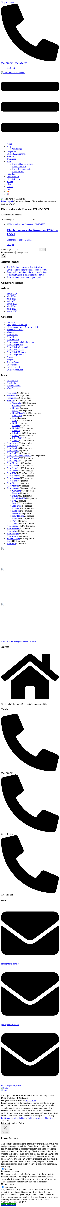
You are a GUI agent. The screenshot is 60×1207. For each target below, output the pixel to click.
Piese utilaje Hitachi (15, 349)
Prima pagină (7, 201)
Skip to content (7, 2)
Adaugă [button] (10, 244)
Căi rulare (11, 174)
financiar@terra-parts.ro (11, 1085)
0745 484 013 (21, 63)
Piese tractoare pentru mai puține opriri (24, 277)
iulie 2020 (11, 306)
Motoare (10, 156)
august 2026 (12, 294)
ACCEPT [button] (6, 1120)
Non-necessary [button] (7, 1184)
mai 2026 (11, 301)
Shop (9, 146)
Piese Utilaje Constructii (22, 164)
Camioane (11, 322)
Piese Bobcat (12, 334)
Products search (8, 252)
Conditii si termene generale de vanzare (18, 641)
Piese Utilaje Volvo (15, 354)
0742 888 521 (7, 63)
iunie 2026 (11, 299)
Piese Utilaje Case (15, 344)
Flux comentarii (14, 385)
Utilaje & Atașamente (16, 154)
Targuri (10, 360)
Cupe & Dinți (13, 176)
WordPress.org (13, 388)
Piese (9, 161)
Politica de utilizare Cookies (40, 1118)
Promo (10, 357)
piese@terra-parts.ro (10, 1024)
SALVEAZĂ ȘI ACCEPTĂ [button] (14, 1202)
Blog (9, 184)
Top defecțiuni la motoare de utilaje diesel (25, 267)
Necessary (9, 1169)
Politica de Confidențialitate (13, 1118)
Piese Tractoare (19, 166)
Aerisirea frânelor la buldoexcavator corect (25, 275)
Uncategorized (13, 365)
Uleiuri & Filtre (13, 179)
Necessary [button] (5, 1166)
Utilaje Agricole (14, 367)
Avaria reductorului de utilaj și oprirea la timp (26, 272)
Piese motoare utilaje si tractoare (21, 342)
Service (10, 181)
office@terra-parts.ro (10, 964)
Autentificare (12, 380)
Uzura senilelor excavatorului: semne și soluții (27, 270)
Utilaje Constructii (15, 370)
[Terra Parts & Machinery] (13, 72)
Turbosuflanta (13, 362)
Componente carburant (17, 324)
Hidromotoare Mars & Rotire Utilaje (23, 327)
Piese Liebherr (13, 337)
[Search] (3, 256)
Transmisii (11, 159)
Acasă (9, 144)
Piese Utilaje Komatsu (16, 352)
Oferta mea (17, 149)
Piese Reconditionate (21, 169)
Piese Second (18, 171)
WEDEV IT (30, 1100)
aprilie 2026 (12, 304)
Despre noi (11, 151)
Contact (10, 189)
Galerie (10, 186)
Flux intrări (11, 383)
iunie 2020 (11, 309)
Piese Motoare (13, 339)
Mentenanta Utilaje (15, 329)
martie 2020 (12, 311)
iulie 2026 (11, 296)
